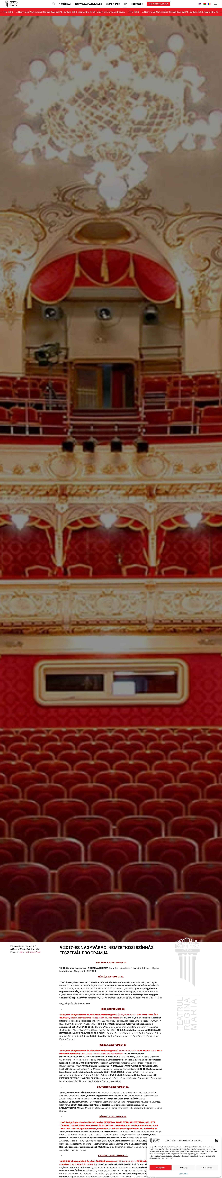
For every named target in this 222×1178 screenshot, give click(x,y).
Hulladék (184, 1167)
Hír (125, 4)
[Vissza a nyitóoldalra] (11, 4)
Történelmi (65, 4)
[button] (217, 1140)
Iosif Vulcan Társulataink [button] (88, 4)
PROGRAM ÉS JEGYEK (158, 4)
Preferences (207, 1167)
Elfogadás (160, 1167)
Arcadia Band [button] (113, 4)
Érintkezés (137, 4)
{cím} (181, 1173)
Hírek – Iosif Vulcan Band (30, 952)
